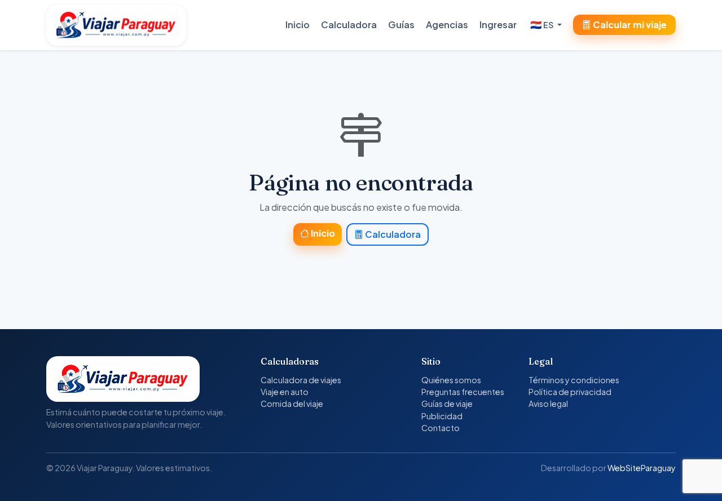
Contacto (440, 428)
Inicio (297, 24)
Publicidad (442, 416)
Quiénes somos (451, 380)
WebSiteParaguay (641, 468)
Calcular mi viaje (629, 24)
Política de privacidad (570, 392)
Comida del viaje (292, 403)
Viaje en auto (285, 392)
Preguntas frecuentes (462, 392)
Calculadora (349, 24)
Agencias (447, 24)
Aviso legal (548, 403)
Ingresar (498, 24)
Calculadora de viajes (301, 380)
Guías (401, 24)
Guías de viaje (447, 403)
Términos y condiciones (574, 380)
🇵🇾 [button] (541, 24)
